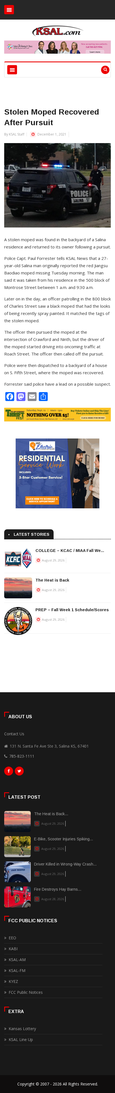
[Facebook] (8, 772)
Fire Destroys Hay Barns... (57, 889)
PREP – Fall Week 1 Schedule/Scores (72, 610)
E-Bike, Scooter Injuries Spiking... (63, 839)
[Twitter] (19, 772)
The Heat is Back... (51, 814)
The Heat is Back (52, 580)
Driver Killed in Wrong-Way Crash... (65, 864)
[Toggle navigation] (9, 9)
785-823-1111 (21, 756)
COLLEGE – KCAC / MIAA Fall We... (69, 550)
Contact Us (14, 733)
